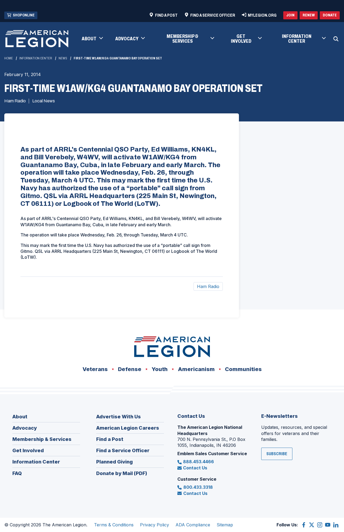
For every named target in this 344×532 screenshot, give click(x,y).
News (63, 58)
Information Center (35, 58)
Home (8, 58)
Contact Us (195, 467)
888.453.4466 (198, 461)
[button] (92, 39)
